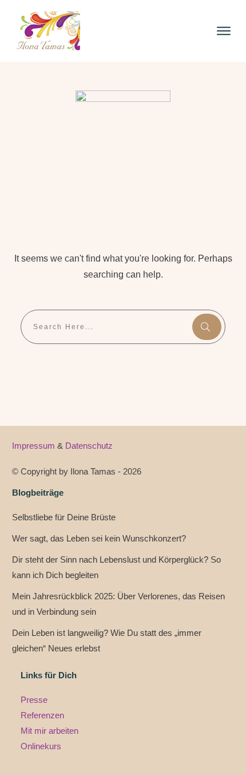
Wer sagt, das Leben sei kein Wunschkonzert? (99, 538)
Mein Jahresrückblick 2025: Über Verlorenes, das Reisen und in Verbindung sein (118, 603)
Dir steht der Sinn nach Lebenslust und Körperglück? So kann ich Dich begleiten (116, 567)
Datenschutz (89, 445)
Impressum (34, 445)
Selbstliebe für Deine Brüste (64, 517)
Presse (34, 700)
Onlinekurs (41, 746)
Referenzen (42, 715)
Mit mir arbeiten (49, 731)
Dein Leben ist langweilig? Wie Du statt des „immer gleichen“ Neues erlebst (106, 640)
